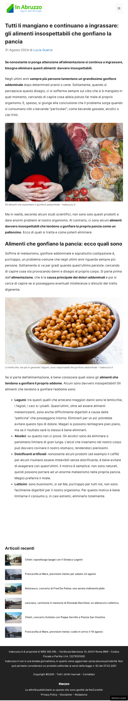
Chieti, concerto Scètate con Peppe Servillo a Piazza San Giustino (65, 617)
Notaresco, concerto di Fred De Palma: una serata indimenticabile (65, 588)
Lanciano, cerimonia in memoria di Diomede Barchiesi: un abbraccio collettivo (72, 602)
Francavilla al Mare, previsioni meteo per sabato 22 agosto (60, 573)
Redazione (81, 694)
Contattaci (89, 674)
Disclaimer (66, 694)
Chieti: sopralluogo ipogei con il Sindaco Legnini (54, 559)
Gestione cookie (119, 698)
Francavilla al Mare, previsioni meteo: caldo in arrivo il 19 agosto (64, 631)
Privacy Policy (49, 694)
